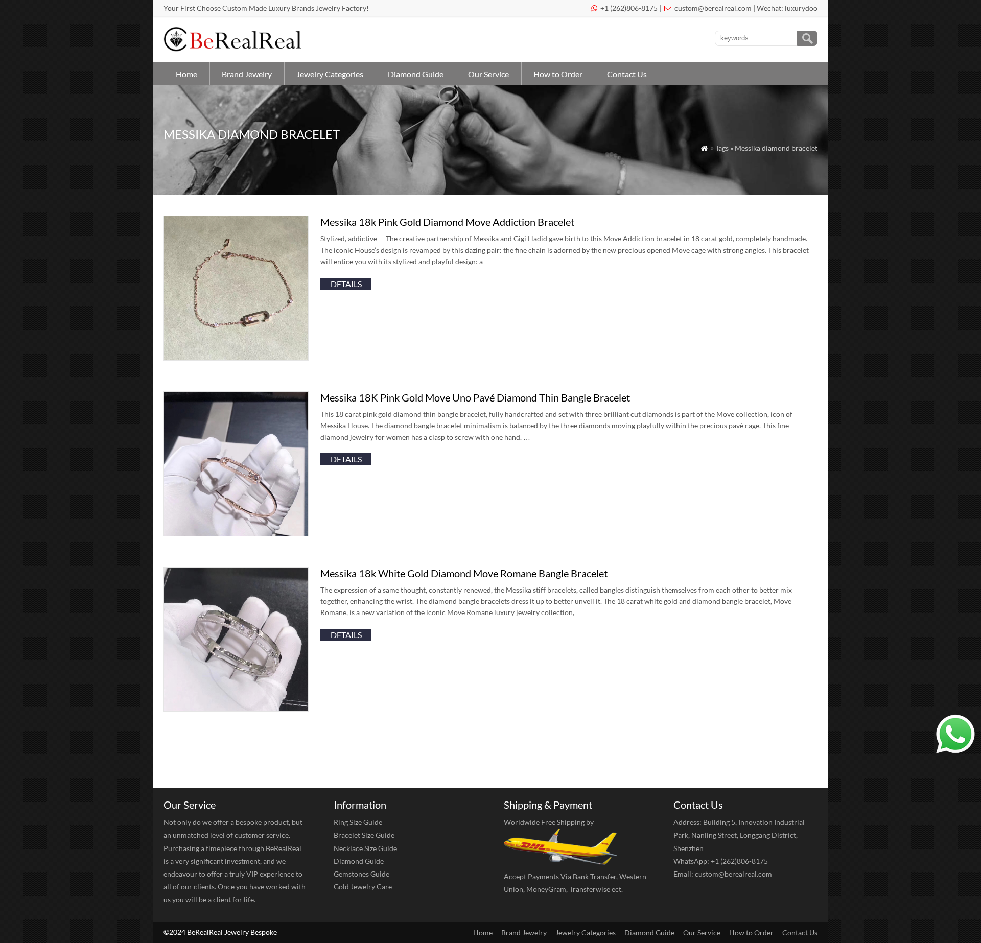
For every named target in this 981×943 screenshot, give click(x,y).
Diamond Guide (415, 74)
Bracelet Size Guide (364, 835)
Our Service (488, 74)
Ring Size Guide (358, 822)
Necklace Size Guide (365, 848)
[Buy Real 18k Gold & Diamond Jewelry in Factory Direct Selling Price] (235, 49)
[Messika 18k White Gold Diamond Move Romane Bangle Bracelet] (236, 708)
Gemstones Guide (361, 873)
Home (186, 74)
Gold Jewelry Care (363, 886)
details (346, 284)
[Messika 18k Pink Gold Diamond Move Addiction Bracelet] (236, 357)
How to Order (557, 74)
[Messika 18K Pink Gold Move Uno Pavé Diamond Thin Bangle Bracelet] (236, 533)
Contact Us (627, 74)
